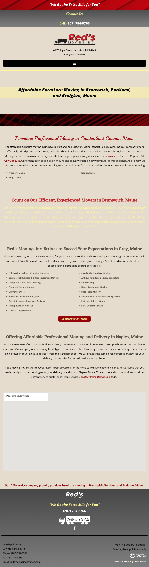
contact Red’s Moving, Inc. (95, 377)
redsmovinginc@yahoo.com (25, 562)
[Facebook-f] (74, 528)
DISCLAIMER (140, 561)
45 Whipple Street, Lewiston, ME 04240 (74, 50)
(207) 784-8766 (78, 23)
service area (112, 156)
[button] (74, 63)
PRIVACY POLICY (123, 561)
